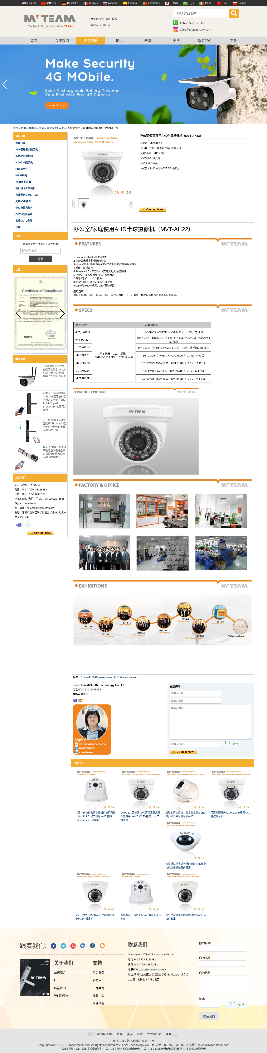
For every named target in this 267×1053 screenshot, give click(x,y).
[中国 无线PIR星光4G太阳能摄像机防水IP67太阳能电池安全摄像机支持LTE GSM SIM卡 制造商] (27, 377)
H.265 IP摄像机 (24, 162)
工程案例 (98, 988)
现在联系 (40, 533)
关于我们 (62, 41)
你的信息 (205, 972)
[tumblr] (93, 946)
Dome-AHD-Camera (93, 677)
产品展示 (90, 41)
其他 (17, 227)
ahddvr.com (105, 1033)
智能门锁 (20, 143)
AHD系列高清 (36, 128)
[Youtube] (73, 946)
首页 (33, 41)
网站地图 (98, 1003)
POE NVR (21, 169)
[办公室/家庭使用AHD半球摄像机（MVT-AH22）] (102, 165)
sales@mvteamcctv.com (195, 29)
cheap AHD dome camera (121, 677)
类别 (23, 128)
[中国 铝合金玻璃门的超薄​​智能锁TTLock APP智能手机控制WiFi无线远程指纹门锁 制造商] (27, 431)
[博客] (102, 946)
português (154, 3)
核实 (202, 999)
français (93, 3)
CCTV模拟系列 (23, 214)
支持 (176, 41)
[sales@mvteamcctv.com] (80, 700)
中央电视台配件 (24, 207)
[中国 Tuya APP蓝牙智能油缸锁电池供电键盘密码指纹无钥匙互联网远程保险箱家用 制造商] (27, 458)
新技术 (97, 980)
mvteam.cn (154, 1033)
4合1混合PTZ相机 (25, 188)
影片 (119, 41)
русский (112, 3)
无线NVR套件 (23, 201)
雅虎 (130, 1034)
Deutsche (72, 3)
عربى (191, 3)
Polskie (242, 3)
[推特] (63, 946)
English (31, 3)
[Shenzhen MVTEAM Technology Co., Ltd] (53, 21)
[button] (262, 84)
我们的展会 (61, 995)
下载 (233, 41)
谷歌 (140, 1034)
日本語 (174, 3)
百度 (120, 1034)
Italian (208, 3)
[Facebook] (53, 946)
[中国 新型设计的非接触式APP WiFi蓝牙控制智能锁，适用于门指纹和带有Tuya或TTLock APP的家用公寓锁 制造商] (27, 404)
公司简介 (60, 972)
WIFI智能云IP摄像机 (26, 149)
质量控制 (60, 988)
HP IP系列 (21, 175)
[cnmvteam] (75, 700)
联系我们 (205, 41)
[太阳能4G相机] (133, 123)
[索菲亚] (19, 524)
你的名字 (205, 943)
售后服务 (98, 972)
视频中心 (98, 995)
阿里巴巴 (171, 1034)
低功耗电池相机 (24, 156)
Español (132, 3)
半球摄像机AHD (56, 128)
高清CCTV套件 (23, 220)
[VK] (83, 946)
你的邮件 (205, 958)
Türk (224, 3)
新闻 (147, 41)
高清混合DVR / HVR (26, 195)
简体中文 (52, 3)
